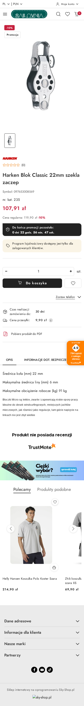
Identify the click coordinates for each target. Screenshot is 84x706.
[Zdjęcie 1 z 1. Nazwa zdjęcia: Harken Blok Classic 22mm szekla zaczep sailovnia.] (10, 140)
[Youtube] (42, 670)
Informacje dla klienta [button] (22, 632)
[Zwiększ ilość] (70, 271)
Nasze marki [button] (15, 644)
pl (4, 4)
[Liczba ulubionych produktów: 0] (67, 14)
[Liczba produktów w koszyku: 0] (76, 14)
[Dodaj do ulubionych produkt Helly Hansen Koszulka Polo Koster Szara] (55, 502)
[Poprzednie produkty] (11, 529)
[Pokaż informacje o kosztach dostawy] (50, 320)
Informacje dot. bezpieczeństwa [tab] (50, 360)
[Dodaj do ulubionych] (73, 283)
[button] (14, 165)
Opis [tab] (9, 360)
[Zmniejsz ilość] (6, 271)
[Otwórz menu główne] (5, 14)
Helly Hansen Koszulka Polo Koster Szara (30, 578)
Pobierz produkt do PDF (26, 334)
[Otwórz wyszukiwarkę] (58, 14)
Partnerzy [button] (12, 655)
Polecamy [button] (22, 489)
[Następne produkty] (73, 529)
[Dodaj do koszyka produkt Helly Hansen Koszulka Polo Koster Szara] (54, 567)
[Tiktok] (50, 670)
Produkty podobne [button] (54, 489)
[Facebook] (34, 670)
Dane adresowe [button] (17, 621)
